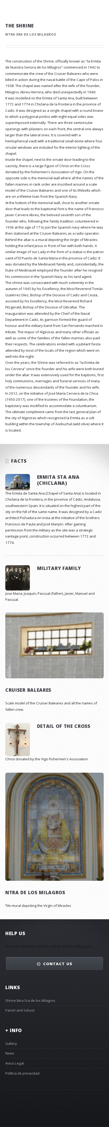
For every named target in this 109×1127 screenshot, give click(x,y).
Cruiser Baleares (28, 690)
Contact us (57, 963)
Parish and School (19, 1010)
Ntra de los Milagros (35, 892)
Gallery (11, 1043)
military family (59, 568)
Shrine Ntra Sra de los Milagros (30, 1000)
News (9, 1053)
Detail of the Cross (63, 726)
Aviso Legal (14, 1063)
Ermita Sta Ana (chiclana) (58, 480)
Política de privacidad (22, 1073)
